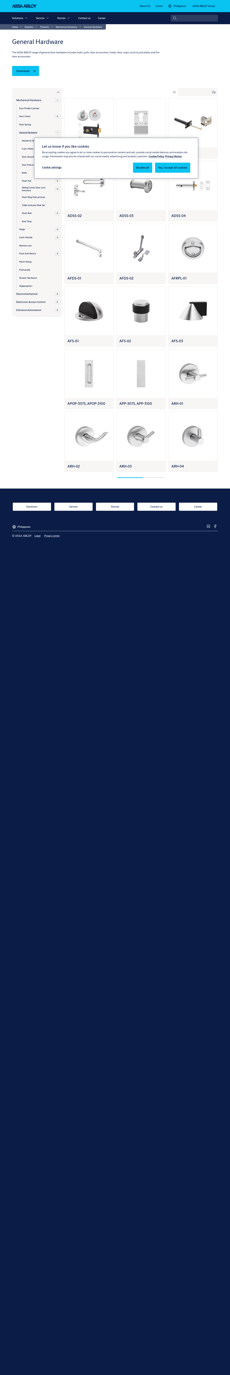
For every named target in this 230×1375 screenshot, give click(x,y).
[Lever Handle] (57, 237)
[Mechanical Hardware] (57, 100)
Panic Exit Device (27, 253)
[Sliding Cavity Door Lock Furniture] (57, 189)
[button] (26, 18)
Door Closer (24, 116)
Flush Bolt (27, 213)
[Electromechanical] (57, 294)
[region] (116, 158)
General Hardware (28, 132)
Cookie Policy (156, 156)
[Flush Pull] (57, 181)
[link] (145, 6)
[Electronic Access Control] (57, 302)
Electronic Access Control (30, 302)
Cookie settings (52, 167)
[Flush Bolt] (57, 213)
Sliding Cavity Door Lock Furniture (33, 189)
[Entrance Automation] (57, 310)
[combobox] (194, 18)
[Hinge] (57, 229)
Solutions (17, 18)
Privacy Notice (173, 156)
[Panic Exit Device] (57, 254)
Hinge (22, 229)
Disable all (142, 167)
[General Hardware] (57, 133)
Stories (61, 18)
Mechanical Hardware (28, 100)
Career (102, 18)
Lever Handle (25, 237)
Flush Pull (26, 180)
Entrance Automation (28, 310)
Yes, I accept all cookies (172, 167)
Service (40, 18)
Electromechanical (27, 293)
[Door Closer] (57, 116)
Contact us (84, 18)
